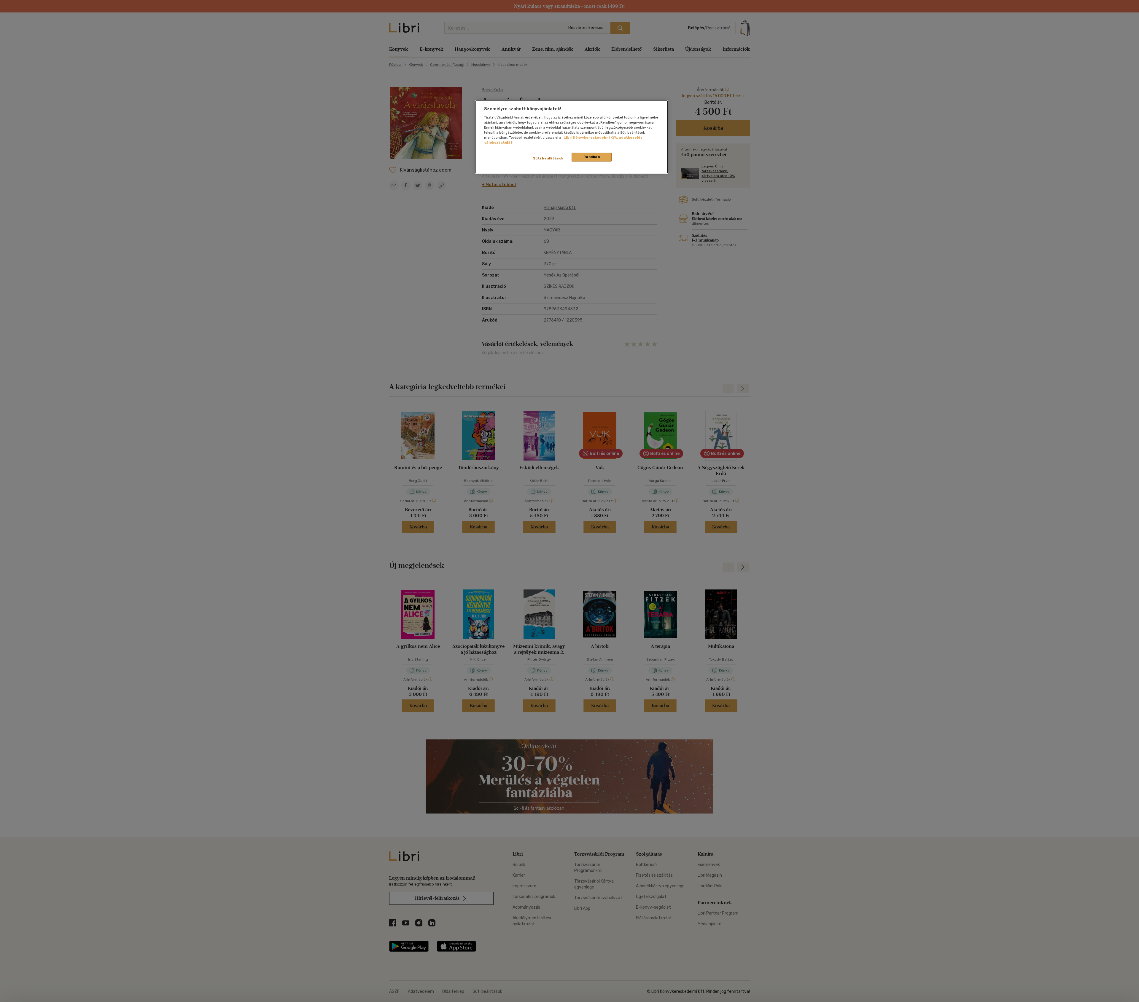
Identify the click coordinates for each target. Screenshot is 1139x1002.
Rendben (591, 157)
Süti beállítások (548, 158)
